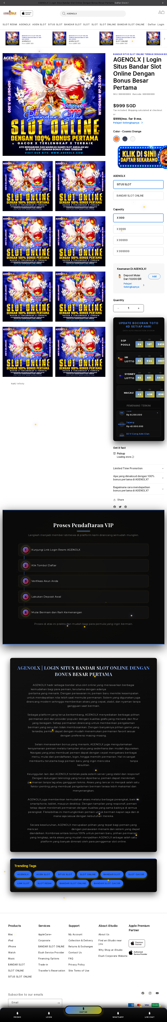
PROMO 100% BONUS (121, 689)
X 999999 (123, 251)
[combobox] (93, 13)
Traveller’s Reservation (51, 970)
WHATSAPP (118, 1017)
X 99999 (122, 240)
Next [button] (162, 3)
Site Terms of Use (78, 970)
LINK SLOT (23, 883)
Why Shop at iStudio (110, 950)
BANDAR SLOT (73, 24)
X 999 (120, 217)
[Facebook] (115, 507)
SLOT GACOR (136, 874)
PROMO (17, 1017)
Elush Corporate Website (113, 956)
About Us (104, 934)
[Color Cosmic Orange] (116, 139)
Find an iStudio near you (110, 942)
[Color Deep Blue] (125, 138)
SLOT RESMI (10, 24)
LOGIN (49, 1017)
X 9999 (121, 229)
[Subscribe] (58, 1003)
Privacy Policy (76, 964)
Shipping (132, 110)
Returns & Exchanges (80, 946)
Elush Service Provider (51, 952)
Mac (10, 934)
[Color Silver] (132, 138)
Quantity (118, 300)
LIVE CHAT (150, 1017)
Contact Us (75, 952)
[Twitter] (121, 507)
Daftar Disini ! (122, 3)
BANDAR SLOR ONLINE (55, 829)
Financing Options (48, 958)
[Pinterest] (126, 507)
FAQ (70, 958)
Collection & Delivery (80, 940)
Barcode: (137, 94)
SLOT (86, 24)
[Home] (10, 12)
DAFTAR (83, 1012)
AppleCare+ (45, 934)
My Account (75, 934)
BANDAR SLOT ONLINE (130, 24)
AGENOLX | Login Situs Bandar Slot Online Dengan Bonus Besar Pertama (83, 3)
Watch (12, 952)
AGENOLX (25, 24)
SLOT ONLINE (108, 24)
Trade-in (43, 964)
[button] (10, 24)
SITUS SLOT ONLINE (20, 976)
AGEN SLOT (39, 24)
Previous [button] (4, 3)
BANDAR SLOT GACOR (107, 883)
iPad (10, 940)
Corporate (44, 940)
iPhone (12, 946)
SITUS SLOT (55, 24)
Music (11, 958)
